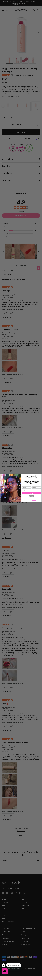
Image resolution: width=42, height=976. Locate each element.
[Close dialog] (40, 475)
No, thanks (31, 496)
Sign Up (31, 493)
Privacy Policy (34, 500)
